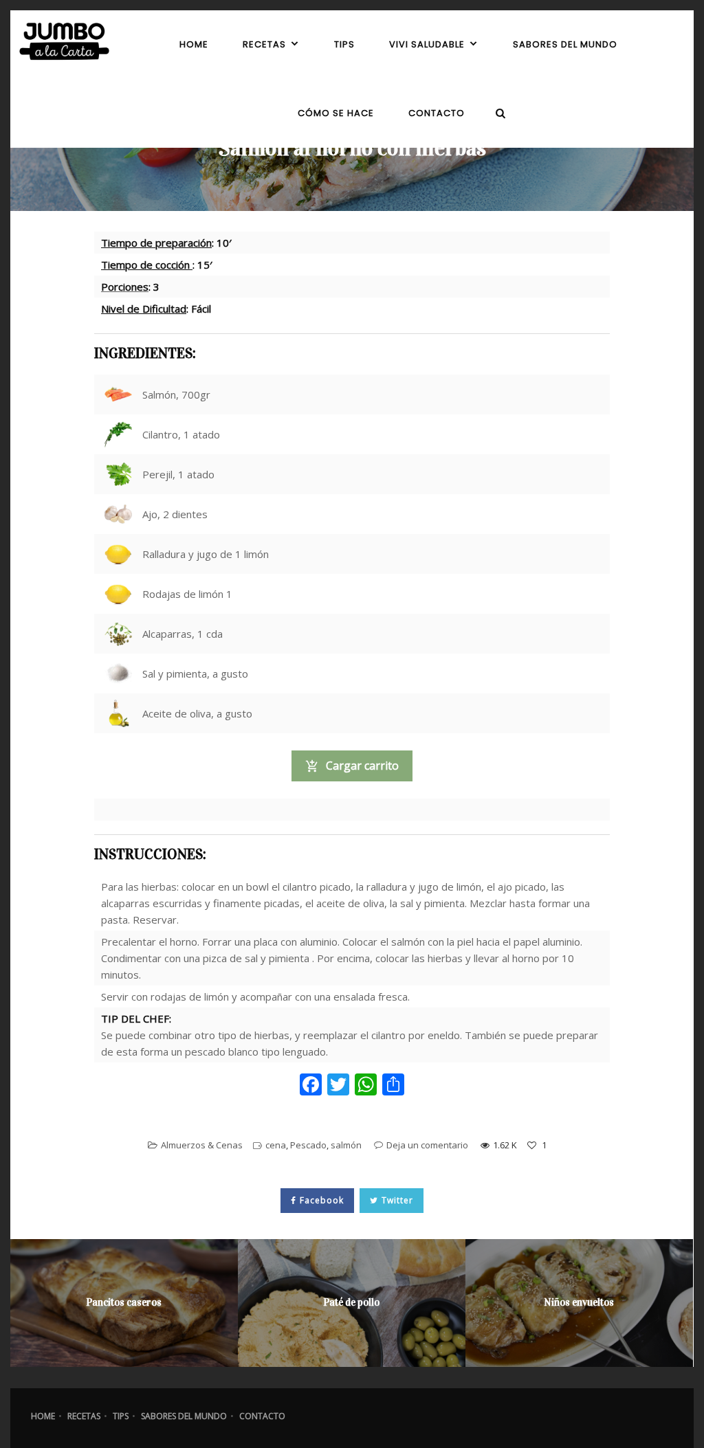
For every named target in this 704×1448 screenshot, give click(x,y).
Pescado (308, 1145)
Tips (121, 1416)
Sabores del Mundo (184, 1416)
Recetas (83, 1416)
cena (275, 1145)
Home (43, 1416)
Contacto (262, 1416)
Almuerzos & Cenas (202, 1145)
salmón (346, 1145)
